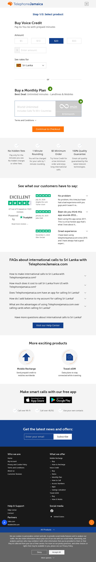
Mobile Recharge (26, 368)
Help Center (12, 510)
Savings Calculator (59, 490)
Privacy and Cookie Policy (17, 464)
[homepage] (46, 4)
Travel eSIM (69, 368)
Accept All (56, 552)
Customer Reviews (15, 474)
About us (11, 471)
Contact (11, 513)
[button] (86, 4)
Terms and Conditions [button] (24, 120)
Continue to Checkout (48, 129)
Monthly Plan (57, 477)
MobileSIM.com (14, 524)
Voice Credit (54, 468)
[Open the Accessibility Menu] (4, 522)
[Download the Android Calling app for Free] (61, 399)
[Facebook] (52, 511)
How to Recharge (58, 464)
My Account (12, 461)
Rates (54, 474)
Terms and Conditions (16, 468)
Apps (54, 487)
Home (10, 458)
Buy (53, 461)
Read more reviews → (20, 224)
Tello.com (11, 521)
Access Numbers (58, 483)
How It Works (57, 499)
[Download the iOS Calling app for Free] (35, 399)
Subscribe (62, 436)
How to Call (56, 480)
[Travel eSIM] (69, 357)
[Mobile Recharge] (26, 357)
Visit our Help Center (48, 325)
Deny (39, 552)
